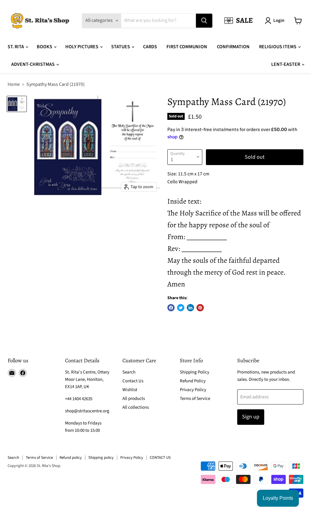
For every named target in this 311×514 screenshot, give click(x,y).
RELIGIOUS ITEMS (278, 46)
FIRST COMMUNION (186, 46)
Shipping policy (101, 457)
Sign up (250, 417)
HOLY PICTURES (82, 46)
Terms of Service (195, 398)
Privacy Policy (193, 390)
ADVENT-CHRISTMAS (33, 64)
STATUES (121, 46)
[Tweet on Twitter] (180, 307)
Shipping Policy (194, 372)
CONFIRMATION (233, 46)
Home (14, 84)
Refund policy (71, 457)
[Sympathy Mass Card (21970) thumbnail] (16, 104)
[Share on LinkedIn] (190, 307)
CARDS (150, 46)
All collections (135, 407)
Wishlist (129, 390)
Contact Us (132, 381)
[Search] (204, 21)
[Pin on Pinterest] (200, 307)
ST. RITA (16, 46)
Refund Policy (193, 381)
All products (133, 398)
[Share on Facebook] (171, 307)
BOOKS (45, 46)
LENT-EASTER (286, 64)
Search (128, 372)
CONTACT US (160, 457)
